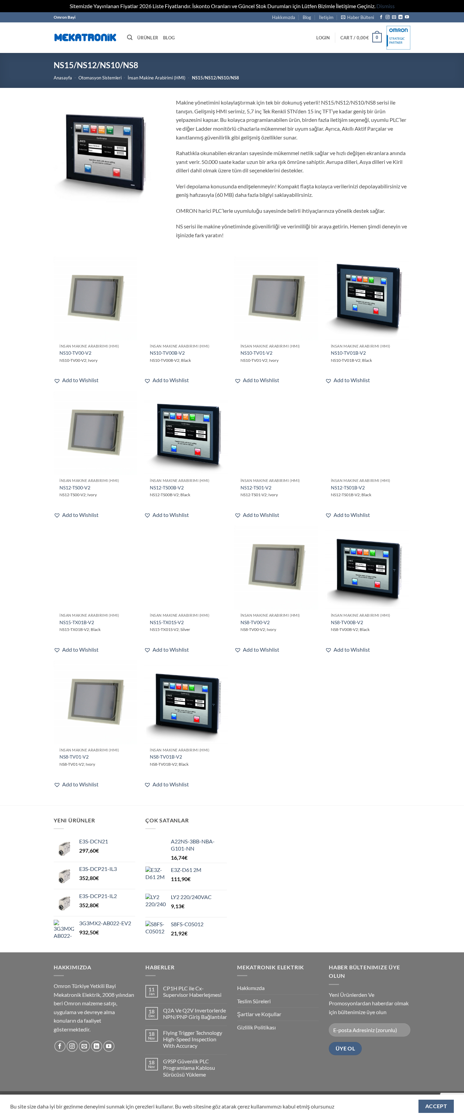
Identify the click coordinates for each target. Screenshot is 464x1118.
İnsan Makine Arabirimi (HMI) (156, 77)
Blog (307, 17)
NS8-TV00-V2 (255, 622)
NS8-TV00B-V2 (347, 622)
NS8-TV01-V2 (74, 757)
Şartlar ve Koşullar (259, 1014)
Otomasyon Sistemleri (100, 77)
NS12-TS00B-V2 (167, 487)
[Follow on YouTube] (407, 17)
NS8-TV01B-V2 (166, 757)
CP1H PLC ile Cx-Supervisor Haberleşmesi (192, 991)
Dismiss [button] (385, 6)
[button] (357, 17)
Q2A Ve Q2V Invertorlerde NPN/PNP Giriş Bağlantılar (195, 1013)
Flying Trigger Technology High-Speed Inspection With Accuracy (192, 1039)
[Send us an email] (394, 17)
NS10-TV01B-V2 (348, 353)
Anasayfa (63, 77)
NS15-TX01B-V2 (76, 622)
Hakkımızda (283, 17)
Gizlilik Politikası (256, 1027)
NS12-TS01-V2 (255, 487)
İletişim (326, 17)
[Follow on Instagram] (388, 17)
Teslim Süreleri (254, 1001)
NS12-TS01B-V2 (348, 487)
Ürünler (147, 37)
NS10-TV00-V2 (75, 353)
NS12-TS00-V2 (74, 487)
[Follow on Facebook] (381, 17)
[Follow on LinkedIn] (400, 17)
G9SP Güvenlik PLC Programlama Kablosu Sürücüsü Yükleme (189, 1067)
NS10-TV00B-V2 (167, 353)
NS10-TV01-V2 (256, 353)
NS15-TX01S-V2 (167, 622)
